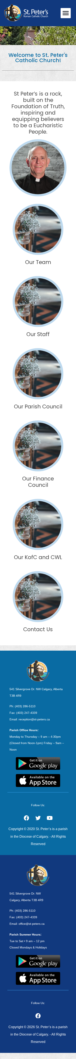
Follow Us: (38, 805)
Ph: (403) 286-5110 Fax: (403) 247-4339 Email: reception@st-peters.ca (30, 713)
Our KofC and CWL (38, 557)
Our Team (38, 262)
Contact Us (38, 629)
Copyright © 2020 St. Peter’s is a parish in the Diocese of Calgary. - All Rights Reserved (38, 836)
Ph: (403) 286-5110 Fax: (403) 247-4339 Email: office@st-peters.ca (27, 917)
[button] (66, 13)
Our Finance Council (38, 482)
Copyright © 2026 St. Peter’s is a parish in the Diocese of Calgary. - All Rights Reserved (38, 1034)
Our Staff (38, 334)
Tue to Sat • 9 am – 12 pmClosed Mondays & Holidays (28, 941)
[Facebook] (38, 1016)
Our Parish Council (38, 406)
